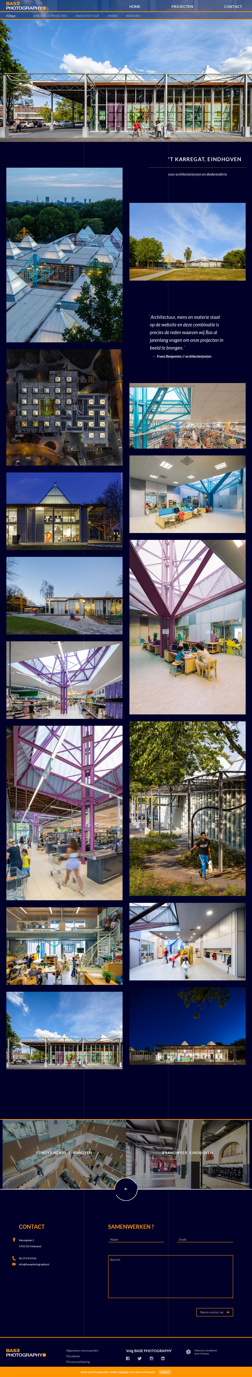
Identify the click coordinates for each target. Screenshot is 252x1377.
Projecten (182, 6)
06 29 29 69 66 (27, 1258)
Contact (233, 6)
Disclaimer (73, 1356)
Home (134, 6)
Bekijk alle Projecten (50, 16)
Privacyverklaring (78, 1361)
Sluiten (165, 1372)
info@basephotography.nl (34, 1264)
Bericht (115, 1260)
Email (182, 1239)
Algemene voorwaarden (82, 1350)
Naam (114, 1239)
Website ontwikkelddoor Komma (205, 1352)
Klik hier (124, 1372)
